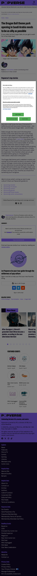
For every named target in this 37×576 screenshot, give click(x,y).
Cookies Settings (18, 114)
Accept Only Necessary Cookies (12, 118)
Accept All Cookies (25, 118)
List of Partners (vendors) (7, 109)
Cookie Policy (30, 93)
